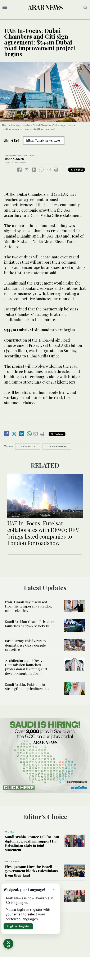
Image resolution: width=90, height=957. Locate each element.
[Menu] (5, 7)
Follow (78, 170)
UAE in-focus (28, 446)
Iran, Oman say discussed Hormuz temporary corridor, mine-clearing (28, 606)
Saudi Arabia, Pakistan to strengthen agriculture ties (27, 686)
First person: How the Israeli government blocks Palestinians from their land (31, 870)
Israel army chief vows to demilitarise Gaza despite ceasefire (25, 645)
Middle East (13, 861)
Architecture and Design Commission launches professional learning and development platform (26, 666)
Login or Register (18, 926)
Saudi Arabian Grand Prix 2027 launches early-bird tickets (29, 623)
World (9, 831)
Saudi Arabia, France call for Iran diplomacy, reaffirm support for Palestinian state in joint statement (32, 843)
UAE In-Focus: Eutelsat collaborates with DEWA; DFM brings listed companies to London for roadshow (43, 533)
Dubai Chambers (57, 446)
